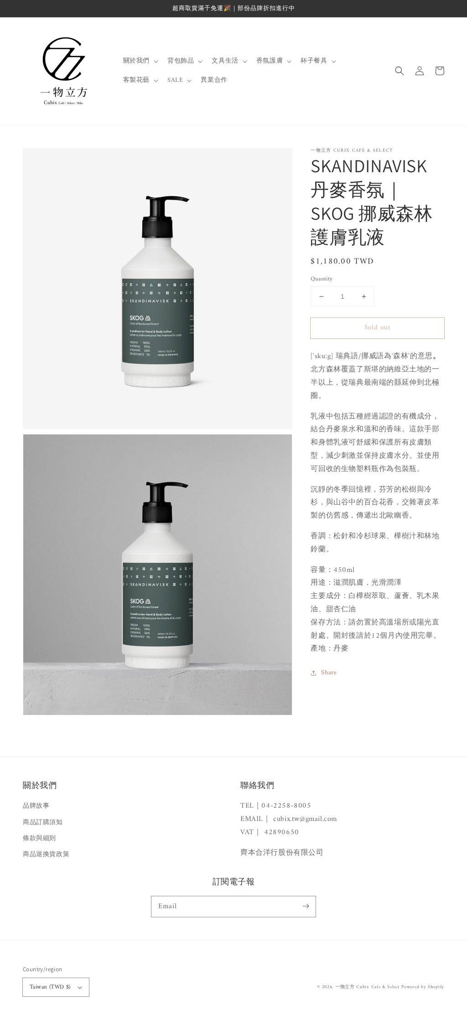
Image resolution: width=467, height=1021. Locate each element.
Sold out (377, 328)
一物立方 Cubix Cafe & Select (367, 987)
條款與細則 (39, 838)
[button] (399, 71)
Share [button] (329, 672)
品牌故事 (36, 806)
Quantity (321, 279)
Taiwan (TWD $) (50, 987)
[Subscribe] (306, 906)
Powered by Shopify (422, 987)
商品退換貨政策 (46, 854)
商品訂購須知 (43, 822)
